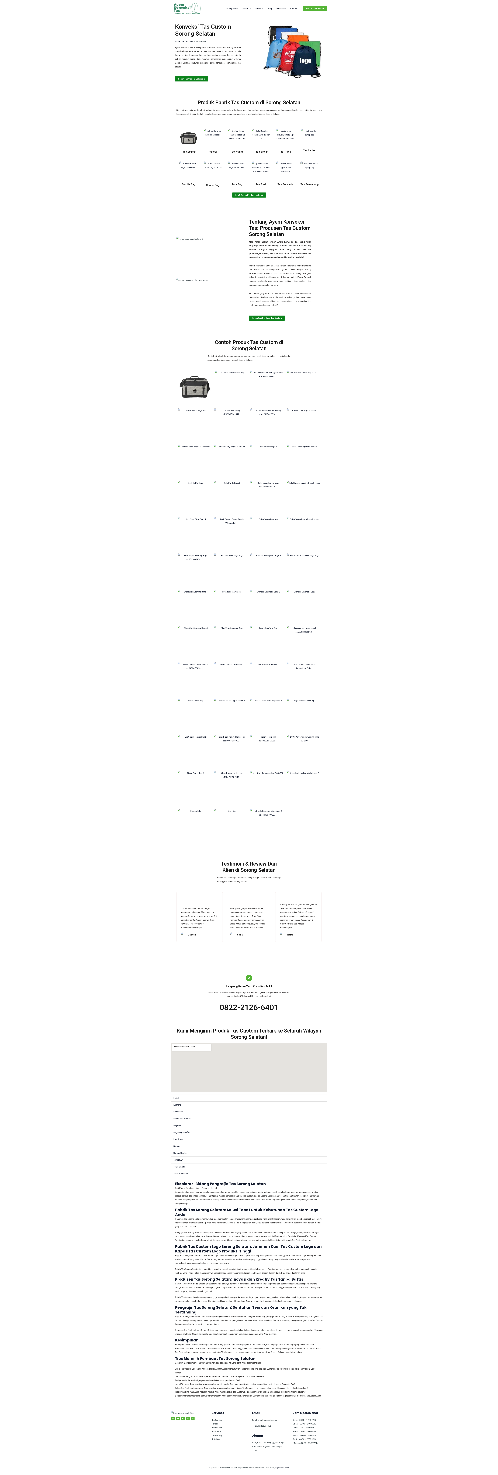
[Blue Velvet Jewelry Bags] (231, 643)
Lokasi (258, 8)
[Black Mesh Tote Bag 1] (267, 675)
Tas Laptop (309, 150)
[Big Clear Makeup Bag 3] (303, 715)
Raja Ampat (178, 1139)
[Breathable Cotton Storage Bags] (303, 570)
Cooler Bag (212, 185)
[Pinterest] (193, 1418)
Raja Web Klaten (282, 1467)
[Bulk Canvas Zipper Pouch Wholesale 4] (231, 534)
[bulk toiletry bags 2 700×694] (231, 461)
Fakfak (176, 1098)
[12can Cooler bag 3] (194, 788)
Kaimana (177, 1105)
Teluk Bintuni (179, 1167)
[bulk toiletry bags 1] (267, 461)
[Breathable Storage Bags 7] (194, 606)
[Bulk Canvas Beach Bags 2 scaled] (303, 534)
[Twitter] (183, 1418)
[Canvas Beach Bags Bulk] (194, 425)
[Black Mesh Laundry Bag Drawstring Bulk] (303, 679)
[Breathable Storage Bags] (231, 570)
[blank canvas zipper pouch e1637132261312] (303, 643)
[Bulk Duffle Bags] (194, 498)
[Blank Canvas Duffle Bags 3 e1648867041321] (194, 678)
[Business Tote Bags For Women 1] (194, 461)
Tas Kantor (217, 1431)
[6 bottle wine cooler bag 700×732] (303, 388)
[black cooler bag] (194, 715)
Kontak (293, 8)
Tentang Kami (231, 8)
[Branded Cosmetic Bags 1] (267, 606)
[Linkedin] (173, 1418)
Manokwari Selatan (182, 1118)
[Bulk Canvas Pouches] (267, 534)
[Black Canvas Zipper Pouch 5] (231, 715)
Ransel (213, 151)
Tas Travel (285, 151)
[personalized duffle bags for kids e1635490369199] (267, 387)
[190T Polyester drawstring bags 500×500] (303, 752)
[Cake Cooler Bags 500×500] (303, 425)
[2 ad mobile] (194, 821)
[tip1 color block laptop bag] (231, 387)
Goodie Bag (188, 184)
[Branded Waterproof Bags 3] (267, 570)
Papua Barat (187, 41)
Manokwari (178, 1111)
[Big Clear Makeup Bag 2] (194, 750)
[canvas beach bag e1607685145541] (231, 425)
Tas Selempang (309, 184)
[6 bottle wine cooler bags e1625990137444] (231, 788)
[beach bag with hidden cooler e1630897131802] (231, 752)
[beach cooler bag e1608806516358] (267, 752)
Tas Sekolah (261, 151)
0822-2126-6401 (249, 1007)
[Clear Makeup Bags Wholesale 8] (303, 788)
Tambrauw (178, 1160)
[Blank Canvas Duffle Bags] (231, 679)
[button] (249, 8)
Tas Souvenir (285, 184)
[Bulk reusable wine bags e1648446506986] (267, 498)
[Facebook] (178, 1418)
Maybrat (177, 1125)
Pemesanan (281, 8)
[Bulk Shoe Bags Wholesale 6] (303, 461)
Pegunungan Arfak (181, 1132)
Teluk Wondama (180, 1173)
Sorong (176, 1146)
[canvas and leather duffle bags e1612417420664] (267, 425)
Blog (270, 8)
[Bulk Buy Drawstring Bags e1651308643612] (194, 570)
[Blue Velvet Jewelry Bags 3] (194, 643)
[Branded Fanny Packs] (231, 606)
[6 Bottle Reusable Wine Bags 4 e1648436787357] (267, 826)
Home (177, 41)
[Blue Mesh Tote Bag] (267, 643)
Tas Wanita (237, 151)
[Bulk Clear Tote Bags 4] (194, 534)
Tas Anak (261, 184)
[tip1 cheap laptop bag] (194, 387)
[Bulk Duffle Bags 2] (231, 495)
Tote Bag (237, 184)
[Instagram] (188, 1418)
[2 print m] (231, 821)
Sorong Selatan (180, 1153)
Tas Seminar (188, 151)
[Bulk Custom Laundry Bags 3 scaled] (303, 498)
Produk (245, 8)
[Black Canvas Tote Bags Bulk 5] (267, 715)
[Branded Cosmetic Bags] (303, 606)
